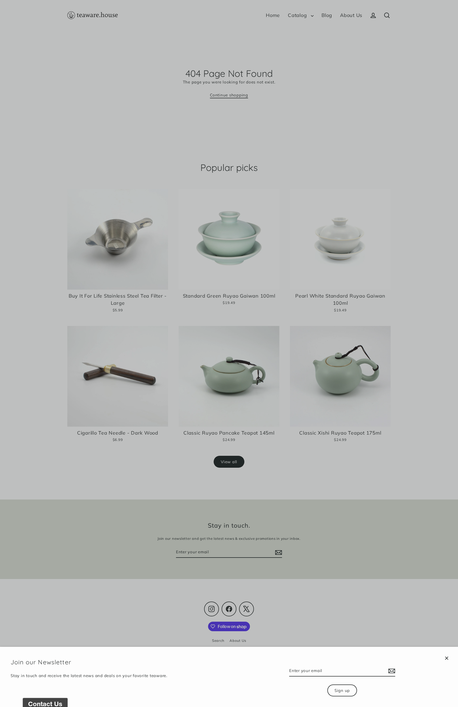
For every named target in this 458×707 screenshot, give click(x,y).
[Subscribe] (391, 671)
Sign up (342, 690)
